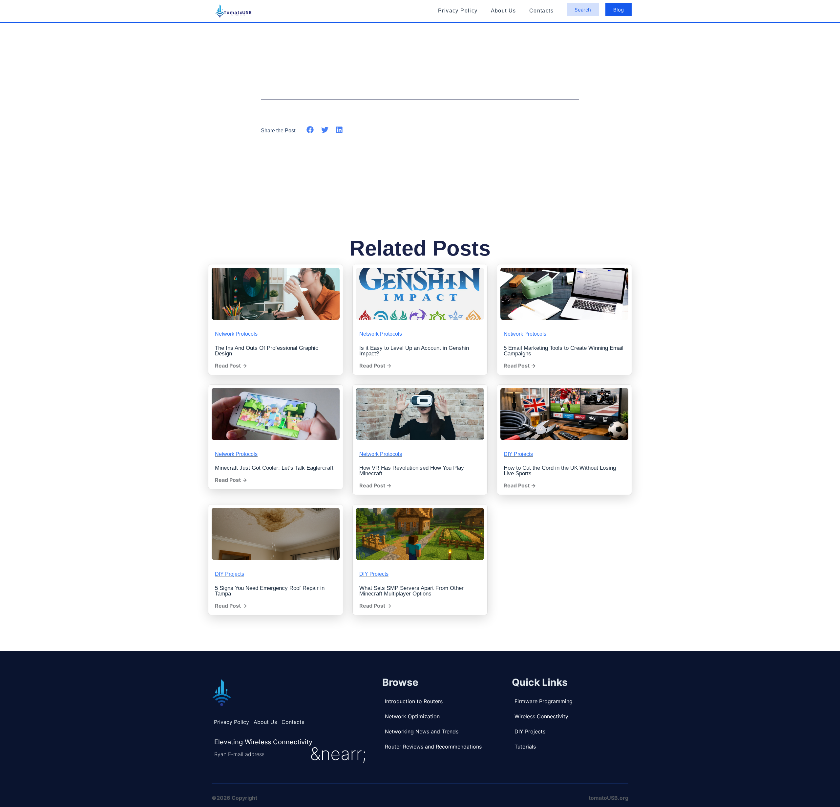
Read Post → (231, 365)
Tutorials (525, 746)
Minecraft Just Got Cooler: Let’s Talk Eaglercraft (274, 468)
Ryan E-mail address (239, 754)
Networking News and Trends (421, 731)
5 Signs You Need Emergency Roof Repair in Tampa (270, 591)
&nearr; (338, 753)
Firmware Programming (543, 701)
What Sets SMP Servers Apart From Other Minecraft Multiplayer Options (411, 591)
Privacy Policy (458, 10)
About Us (503, 10)
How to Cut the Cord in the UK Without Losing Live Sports (560, 471)
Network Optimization (412, 716)
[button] (310, 130)
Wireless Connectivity (541, 716)
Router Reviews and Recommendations (433, 746)
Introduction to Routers (414, 701)
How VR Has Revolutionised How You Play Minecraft (411, 471)
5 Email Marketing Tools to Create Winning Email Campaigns (563, 351)
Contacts (541, 10)
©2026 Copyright (234, 798)
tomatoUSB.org (608, 798)
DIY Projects (518, 454)
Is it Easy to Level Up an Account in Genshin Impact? (414, 351)
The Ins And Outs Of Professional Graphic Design (266, 351)
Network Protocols (236, 334)
